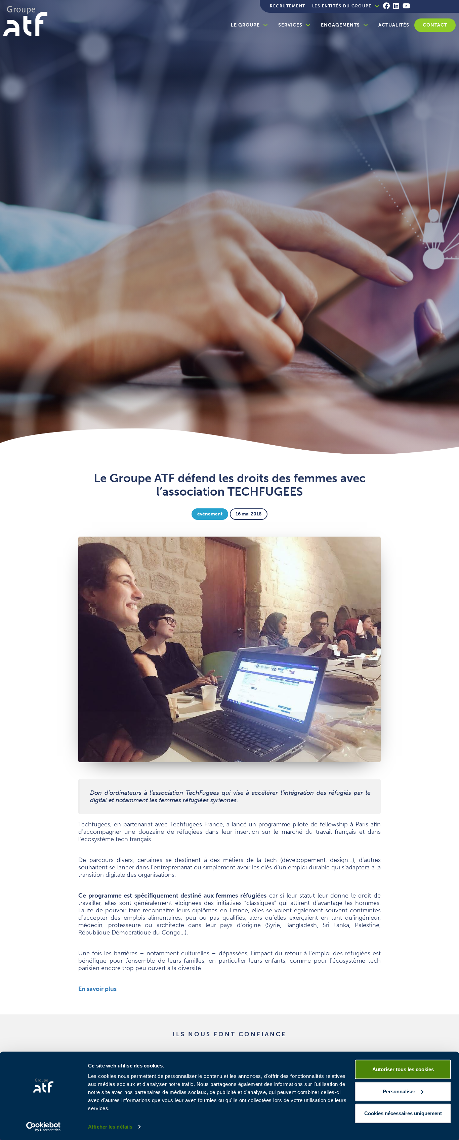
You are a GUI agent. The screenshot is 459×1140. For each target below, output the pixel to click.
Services (290, 25)
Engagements (340, 25)
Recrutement (287, 6)
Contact (435, 25)
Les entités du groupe (342, 6)
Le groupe (245, 25)
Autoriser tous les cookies (403, 1069)
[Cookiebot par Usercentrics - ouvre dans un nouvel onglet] (43, 1127)
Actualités (393, 25)
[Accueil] (27, 21)
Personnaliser (399, 1091)
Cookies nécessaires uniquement (403, 1113)
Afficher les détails (110, 1127)
